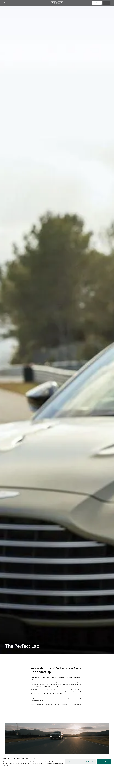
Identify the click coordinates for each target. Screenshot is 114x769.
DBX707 (38, 704)
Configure (97, 3)
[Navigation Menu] (4, 3)
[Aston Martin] (57, 3)
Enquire (106, 3)
